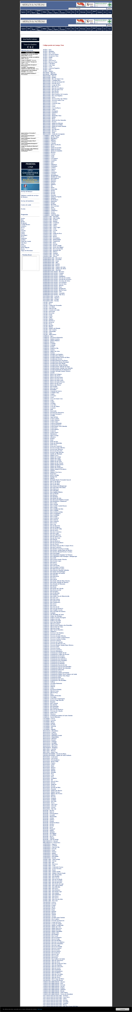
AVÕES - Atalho (47, 57)
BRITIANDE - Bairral (49, 76)
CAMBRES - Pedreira (49, 181)
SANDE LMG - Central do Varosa (53, 867)
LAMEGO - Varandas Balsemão (52, 683)
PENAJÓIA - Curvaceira (50, 758)
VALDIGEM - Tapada (49, 914)
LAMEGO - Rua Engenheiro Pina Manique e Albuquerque (60, 556)
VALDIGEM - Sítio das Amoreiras (53, 960)
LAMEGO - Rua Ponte (49, 587)
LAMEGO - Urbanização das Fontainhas (55, 660)
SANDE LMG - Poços (49, 870)
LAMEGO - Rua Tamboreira (51, 602)
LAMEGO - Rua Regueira (50, 594)
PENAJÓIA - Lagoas (49, 763)
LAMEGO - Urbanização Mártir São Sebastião (57, 668)
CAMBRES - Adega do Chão (51, 135)
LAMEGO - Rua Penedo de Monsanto (54, 584)
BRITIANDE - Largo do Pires (52, 85)
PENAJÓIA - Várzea (49, 807)
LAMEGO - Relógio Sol (50, 477)
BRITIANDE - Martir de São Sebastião (54, 120)
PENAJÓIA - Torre (48, 802)
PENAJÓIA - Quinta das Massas (52, 790)
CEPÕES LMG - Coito (49, 229)
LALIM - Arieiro (48, 302)
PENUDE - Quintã (48, 830)
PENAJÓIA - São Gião (49, 801)
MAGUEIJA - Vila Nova (50, 746)
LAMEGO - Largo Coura (50, 421)
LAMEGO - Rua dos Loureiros (52, 547)
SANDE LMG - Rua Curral (51, 877)
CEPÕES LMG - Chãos (50, 226)
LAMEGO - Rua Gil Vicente (51, 565)
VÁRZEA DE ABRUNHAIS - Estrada (54, 985)
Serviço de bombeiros (27, 201)
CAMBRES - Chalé (48, 157)
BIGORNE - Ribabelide (50, 74)
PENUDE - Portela (48, 825)
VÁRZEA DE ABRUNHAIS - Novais (53, 986)
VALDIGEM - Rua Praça (50, 957)
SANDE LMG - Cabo (49, 865)
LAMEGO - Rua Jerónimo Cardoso (53, 567)
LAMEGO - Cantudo (49, 345)
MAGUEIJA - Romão (49, 740)
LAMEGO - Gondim (49, 415)
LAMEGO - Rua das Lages (51, 533)
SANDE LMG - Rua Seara (50, 896)
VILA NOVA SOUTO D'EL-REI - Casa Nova (56, 997)
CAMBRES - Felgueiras (50, 164)
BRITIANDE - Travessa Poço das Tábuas (55, 98)
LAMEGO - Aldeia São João (51, 351)
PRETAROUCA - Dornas (50, 841)
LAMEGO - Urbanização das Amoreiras (55, 659)
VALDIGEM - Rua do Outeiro (52, 951)
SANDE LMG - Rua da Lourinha (52, 881)
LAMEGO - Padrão (49, 438)
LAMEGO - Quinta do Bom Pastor (53, 464)
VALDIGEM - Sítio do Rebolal (52, 969)
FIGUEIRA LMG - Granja (51, 299)
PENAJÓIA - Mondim (49, 772)
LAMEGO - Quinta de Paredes (52, 695)
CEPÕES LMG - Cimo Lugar (51, 227)
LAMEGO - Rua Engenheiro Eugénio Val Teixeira (57, 555)
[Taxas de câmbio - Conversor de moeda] (30, 48)
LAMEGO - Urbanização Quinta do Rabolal (56, 672)
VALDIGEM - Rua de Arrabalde (52, 946)
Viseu (22, 244)
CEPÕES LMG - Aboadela (51, 216)
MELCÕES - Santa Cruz (50, 752)
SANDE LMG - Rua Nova (50, 888)
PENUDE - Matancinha (50, 816)
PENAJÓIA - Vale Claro (50, 804)
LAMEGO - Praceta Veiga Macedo (53, 452)
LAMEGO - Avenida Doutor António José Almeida (58, 368)
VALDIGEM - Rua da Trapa (51, 939)
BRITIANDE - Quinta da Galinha (53, 124)
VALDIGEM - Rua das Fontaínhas (53, 943)
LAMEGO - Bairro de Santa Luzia (53, 380)
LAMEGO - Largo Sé (49, 431)
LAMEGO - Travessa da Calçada (53, 642)
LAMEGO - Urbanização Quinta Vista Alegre (56, 675)
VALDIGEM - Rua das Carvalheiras (53, 942)
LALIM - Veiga (47, 333)
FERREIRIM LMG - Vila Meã (52, 270)
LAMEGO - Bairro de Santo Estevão (54, 382)
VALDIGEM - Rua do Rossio (51, 952)
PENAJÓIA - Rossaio (49, 796)
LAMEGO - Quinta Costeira (51, 339)
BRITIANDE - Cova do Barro (52, 108)
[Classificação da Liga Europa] (30, 182)
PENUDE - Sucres (48, 836)
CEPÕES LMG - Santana (50, 253)
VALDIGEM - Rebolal (49, 911)
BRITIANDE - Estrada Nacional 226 (54, 82)
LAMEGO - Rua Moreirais (51, 576)
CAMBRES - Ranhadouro (50, 199)
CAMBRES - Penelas (49, 183)
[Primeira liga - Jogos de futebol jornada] (30, 168)
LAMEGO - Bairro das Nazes (51, 375)
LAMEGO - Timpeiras (49, 631)
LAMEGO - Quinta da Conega (52, 457)
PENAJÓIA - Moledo (49, 770)
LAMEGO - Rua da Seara (50, 530)
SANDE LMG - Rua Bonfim (51, 876)
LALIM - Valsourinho (49, 331)
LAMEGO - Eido (48, 409)
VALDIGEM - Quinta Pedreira (52, 930)
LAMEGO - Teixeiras (49, 714)
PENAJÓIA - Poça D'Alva (50, 781)
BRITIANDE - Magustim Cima (52, 115)
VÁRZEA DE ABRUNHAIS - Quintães (54, 989)
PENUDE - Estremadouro (50, 813)
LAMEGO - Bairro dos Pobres (52, 385)
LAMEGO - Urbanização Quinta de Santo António (58, 715)
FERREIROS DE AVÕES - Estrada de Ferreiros (57, 279)
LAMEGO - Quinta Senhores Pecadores (54, 469)
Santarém (24, 238)
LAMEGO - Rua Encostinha (51, 553)
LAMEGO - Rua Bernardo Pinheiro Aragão (56, 499)
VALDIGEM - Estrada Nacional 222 (53, 920)
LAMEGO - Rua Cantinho (50, 510)
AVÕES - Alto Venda (49, 53)
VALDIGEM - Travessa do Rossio (53, 980)
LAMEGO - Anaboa (49, 353)
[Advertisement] (30, 105)
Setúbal (23, 240)
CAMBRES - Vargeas (49, 213)
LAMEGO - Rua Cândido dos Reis (53, 509)
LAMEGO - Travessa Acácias (51, 634)
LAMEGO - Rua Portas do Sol (52, 590)
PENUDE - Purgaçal (49, 829)
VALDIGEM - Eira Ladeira (51, 919)
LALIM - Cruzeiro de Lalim (51, 310)
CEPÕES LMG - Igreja (50, 236)
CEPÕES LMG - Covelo (50, 230)
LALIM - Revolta (48, 325)
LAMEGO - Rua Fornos (50, 564)
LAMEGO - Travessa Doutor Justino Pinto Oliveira (58, 645)
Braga (23, 221)
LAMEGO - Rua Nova (49, 578)
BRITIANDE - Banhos (49, 77)
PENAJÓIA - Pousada (49, 789)
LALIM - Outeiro (48, 319)
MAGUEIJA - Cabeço (49, 732)
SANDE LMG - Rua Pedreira (51, 890)
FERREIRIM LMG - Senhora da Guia (54, 267)
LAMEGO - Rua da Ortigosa (51, 527)
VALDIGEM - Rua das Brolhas (52, 940)
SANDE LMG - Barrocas (50, 864)
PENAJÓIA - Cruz (48, 775)
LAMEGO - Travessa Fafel (51, 646)
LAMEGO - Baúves (49, 342)
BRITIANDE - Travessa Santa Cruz (53, 100)
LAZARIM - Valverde (49, 726)
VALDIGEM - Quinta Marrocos (52, 928)
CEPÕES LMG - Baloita (50, 221)
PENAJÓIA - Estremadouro (51, 760)
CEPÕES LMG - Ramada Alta (52, 250)
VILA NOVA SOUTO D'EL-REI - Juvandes (56, 1001)
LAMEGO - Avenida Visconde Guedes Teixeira (56, 371)
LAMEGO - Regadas (49, 701)
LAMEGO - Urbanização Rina (52, 677)
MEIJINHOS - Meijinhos (50, 747)
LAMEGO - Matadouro (50, 434)
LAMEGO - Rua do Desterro (51, 541)
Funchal (23, 246)
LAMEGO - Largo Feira (50, 428)
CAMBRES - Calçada (49, 143)
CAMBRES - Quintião (49, 198)
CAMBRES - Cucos (48, 161)
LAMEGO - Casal (48, 397)
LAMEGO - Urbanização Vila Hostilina (54, 680)
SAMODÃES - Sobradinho (50, 856)
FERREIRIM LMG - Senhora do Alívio (54, 268)
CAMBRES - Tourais (49, 209)
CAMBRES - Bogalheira (50, 138)
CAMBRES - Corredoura (50, 158)
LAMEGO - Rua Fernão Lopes (52, 561)
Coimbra (23, 226)
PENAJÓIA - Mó (48, 780)
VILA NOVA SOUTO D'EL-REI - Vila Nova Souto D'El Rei (60, 1006)
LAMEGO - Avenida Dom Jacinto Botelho (55, 365)
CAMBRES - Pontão (49, 190)
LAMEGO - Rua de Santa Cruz (52, 536)
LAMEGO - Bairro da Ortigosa (52, 374)
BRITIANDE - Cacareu (50, 102)
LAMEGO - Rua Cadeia (50, 503)
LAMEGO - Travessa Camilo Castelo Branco (56, 637)
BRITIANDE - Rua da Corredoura (53, 88)
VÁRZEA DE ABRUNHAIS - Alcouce (54, 982)
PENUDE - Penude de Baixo (51, 822)
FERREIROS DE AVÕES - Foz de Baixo (55, 282)
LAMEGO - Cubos (48, 688)
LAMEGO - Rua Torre (49, 604)
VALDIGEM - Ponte (49, 910)
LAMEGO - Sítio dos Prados (51, 628)
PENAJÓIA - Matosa (49, 767)
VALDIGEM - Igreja (49, 907)
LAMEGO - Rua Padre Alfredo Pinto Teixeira (56, 581)
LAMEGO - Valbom (49, 682)
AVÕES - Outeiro (48, 71)
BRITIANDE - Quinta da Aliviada (53, 123)
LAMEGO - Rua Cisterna (50, 519)
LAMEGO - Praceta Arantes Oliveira (54, 447)
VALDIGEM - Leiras (49, 908)
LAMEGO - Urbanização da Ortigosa (54, 657)
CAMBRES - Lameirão (50, 172)
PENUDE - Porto (48, 827)
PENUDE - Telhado (48, 838)
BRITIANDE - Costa (49, 106)
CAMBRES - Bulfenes (49, 140)
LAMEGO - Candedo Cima (51, 392)
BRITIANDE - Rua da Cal (50, 86)
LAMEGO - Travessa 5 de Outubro (53, 633)
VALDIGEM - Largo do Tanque (52, 923)
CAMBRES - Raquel (49, 203)
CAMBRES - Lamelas (49, 173)
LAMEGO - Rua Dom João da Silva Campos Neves (58, 545)
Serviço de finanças (26, 191)
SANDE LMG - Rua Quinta (51, 893)
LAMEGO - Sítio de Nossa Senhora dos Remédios (57, 625)
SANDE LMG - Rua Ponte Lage (52, 891)
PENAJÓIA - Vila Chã (49, 809)
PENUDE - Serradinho (49, 835)
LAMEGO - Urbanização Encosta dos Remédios (57, 666)
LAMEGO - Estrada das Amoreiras (53, 412)
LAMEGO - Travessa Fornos (51, 648)
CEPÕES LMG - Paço (49, 242)
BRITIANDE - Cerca (49, 105)
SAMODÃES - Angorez (50, 844)
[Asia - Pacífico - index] (30, 40)
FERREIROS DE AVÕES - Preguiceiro (54, 288)
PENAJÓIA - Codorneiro (50, 757)
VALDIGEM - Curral (49, 902)
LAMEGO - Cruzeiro (49, 408)
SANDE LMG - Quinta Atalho (52, 871)
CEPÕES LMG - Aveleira (50, 219)
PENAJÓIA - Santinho (49, 799)
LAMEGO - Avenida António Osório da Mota (56, 357)
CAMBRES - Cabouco (49, 141)
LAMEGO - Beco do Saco (50, 388)
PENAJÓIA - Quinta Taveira (51, 792)
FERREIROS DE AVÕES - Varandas (54, 293)
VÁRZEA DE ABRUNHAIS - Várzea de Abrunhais (58, 994)
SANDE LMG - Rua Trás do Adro (53, 899)
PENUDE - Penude (48, 821)
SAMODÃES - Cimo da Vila (51, 847)
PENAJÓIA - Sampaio (49, 798)
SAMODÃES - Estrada (49, 848)
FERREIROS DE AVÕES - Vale (52, 291)
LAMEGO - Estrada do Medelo (52, 689)
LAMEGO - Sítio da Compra (51, 623)
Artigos (109, 12)
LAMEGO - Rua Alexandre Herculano (54, 487)
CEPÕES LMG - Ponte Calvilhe (52, 245)
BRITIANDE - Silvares (49, 131)
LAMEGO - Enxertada (49, 411)
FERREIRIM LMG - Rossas (51, 265)
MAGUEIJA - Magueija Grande (52, 735)
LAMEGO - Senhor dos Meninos (52, 616)
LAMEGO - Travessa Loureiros (52, 649)
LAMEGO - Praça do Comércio (52, 446)
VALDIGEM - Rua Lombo (51, 956)
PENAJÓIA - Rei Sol (49, 783)
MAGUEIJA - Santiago (50, 741)
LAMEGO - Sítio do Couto (51, 691)
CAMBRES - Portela (49, 192)
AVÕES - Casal (47, 66)
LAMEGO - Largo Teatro (50, 432)
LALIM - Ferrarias (48, 313)
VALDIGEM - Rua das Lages (51, 945)
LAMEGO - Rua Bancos (50, 495)
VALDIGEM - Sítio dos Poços (51, 977)
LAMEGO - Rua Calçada (50, 504)
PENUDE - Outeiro (48, 819)
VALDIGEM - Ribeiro (49, 913)
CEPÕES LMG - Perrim (50, 244)
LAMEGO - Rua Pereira (50, 585)
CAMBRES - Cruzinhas (50, 160)
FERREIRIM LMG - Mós (50, 262)
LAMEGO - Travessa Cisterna (52, 640)
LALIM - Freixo (48, 316)
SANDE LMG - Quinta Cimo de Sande (54, 873)
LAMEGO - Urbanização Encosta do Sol (55, 665)
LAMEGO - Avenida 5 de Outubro (53, 354)
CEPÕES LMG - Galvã (50, 235)
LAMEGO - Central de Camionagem (54, 698)
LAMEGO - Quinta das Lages (52, 458)
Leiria (23, 232)
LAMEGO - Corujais (49, 403)
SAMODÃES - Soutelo (49, 858)
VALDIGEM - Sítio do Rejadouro (53, 971)
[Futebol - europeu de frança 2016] (30, 190)
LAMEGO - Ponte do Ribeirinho (52, 443)
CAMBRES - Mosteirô (49, 180)
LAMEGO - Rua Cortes (50, 522)
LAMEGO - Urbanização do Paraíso (53, 662)
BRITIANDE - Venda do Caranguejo (54, 134)
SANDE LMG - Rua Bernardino (52, 874)
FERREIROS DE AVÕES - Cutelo (53, 274)
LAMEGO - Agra (48, 336)
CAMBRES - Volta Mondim (51, 215)
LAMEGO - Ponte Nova (50, 444)
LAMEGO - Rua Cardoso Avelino (53, 512)
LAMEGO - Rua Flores (50, 562)
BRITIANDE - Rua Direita (51, 91)
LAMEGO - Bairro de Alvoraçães (53, 377)
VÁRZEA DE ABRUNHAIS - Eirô (53, 983)
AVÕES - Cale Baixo (49, 63)
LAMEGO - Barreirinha (50, 386)
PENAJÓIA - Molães (49, 769)
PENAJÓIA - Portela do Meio (51, 787)
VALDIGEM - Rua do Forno (51, 949)
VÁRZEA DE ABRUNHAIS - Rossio (53, 991)
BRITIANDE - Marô (49, 118)
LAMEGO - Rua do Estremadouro (53, 542)
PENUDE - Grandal (49, 815)
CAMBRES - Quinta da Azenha (52, 147)
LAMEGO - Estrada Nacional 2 (52, 414)
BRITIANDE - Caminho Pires (52, 80)
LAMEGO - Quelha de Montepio (52, 454)
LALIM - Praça (47, 323)
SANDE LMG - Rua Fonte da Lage (53, 884)
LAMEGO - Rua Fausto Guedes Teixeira (55, 559)
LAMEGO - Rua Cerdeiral (51, 518)
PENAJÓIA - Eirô (48, 776)
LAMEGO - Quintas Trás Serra (52, 472)
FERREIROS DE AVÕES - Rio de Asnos (55, 290)
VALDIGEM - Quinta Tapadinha (52, 931)
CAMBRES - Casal (48, 155)
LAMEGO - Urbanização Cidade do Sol (54, 653)
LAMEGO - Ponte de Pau (50, 441)
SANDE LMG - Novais (49, 861)
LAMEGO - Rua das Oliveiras (52, 535)
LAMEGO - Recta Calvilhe (51, 475)
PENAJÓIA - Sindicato (49, 784)
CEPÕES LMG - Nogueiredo (51, 241)
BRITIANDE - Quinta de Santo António (54, 126)
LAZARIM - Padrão (49, 723)
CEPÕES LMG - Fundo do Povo (52, 233)
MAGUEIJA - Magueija (50, 734)
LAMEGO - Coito (48, 400)
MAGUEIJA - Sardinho (50, 743)
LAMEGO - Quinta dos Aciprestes (53, 467)
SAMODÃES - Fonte (49, 850)
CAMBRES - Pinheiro (49, 184)
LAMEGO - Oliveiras (49, 437)
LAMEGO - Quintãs (49, 470)
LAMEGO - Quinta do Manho (52, 466)
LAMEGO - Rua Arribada (50, 493)
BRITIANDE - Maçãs (49, 114)
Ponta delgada (25, 247)
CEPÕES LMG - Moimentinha (52, 239)
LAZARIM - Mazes (48, 721)
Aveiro (23, 218)
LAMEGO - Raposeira (49, 473)
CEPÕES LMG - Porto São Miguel (53, 247)
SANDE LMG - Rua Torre (50, 897)
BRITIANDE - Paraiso (49, 121)
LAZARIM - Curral (49, 718)
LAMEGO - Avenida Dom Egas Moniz (54, 363)
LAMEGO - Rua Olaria (50, 579)
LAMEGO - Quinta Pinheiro (51, 340)
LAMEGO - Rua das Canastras (52, 532)
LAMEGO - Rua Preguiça (50, 591)
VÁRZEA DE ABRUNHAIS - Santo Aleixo (55, 992)
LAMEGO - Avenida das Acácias (52, 359)
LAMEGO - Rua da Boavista (51, 525)
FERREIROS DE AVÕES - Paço (52, 287)
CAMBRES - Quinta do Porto (51, 149)
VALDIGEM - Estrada (49, 904)
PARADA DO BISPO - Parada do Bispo (54, 754)
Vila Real (23, 243)
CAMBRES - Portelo (49, 193)
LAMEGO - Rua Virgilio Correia (52, 610)
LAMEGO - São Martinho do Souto (53, 614)
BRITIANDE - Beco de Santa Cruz (53, 79)
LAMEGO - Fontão (48, 346)
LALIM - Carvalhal (49, 307)
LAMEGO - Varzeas (49, 685)
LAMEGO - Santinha (49, 613)
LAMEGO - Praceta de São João (52, 450)
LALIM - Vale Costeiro (50, 330)
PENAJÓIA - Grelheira (50, 778)
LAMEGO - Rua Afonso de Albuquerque (55, 486)
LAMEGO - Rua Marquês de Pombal (54, 573)
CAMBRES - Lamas (49, 170)
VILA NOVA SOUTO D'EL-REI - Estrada (55, 1000)
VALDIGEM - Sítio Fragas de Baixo (53, 979)
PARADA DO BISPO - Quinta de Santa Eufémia (57, 755)
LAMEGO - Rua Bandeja (50, 496)
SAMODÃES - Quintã (49, 853)
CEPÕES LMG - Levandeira (51, 238)
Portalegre (24, 235)
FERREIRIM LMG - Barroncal (52, 258)
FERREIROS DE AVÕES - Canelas (53, 273)
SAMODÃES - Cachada (50, 845)
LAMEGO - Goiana (49, 349)
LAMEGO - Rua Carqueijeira (52, 513)
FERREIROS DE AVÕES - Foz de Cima (54, 284)
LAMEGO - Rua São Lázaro (51, 599)
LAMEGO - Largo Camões (51, 418)
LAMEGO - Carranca (49, 395)
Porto (22, 236)
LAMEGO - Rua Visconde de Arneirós (54, 611)
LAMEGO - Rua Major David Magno (54, 571)
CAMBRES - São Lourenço (51, 206)
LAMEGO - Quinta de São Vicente (53, 463)
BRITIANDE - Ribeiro (49, 128)
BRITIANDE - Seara (49, 97)
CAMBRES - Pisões (48, 187)
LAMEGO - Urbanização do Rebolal (53, 663)
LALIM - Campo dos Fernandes (52, 305)
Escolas (23, 209)
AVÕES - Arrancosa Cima (50, 56)
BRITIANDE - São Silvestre (51, 129)
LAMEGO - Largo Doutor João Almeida (55, 426)
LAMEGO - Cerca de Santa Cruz (53, 398)
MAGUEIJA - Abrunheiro (50, 731)
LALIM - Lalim (47, 317)
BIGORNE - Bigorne (49, 72)
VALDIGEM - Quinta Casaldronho (53, 925)
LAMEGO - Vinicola (49, 686)
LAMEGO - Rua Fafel (49, 558)
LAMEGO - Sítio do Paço (50, 692)
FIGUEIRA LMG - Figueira (51, 297)
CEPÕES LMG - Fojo (49, 232)
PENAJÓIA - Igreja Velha (50, 761)
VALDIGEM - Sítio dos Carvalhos (53, 974)
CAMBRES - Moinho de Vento (52, 177)
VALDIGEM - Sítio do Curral (51, 968)
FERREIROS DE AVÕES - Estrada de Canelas (56, 278)
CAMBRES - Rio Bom (49, 204)
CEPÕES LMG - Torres (50, 256)
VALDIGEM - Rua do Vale (51, 954)
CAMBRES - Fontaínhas (50, 166)
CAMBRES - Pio (48, 186)
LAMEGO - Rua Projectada (51, 593)
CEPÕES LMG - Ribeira (50, 252)
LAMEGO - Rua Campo (50, 507)
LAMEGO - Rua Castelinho (51, 515)
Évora (23, 227)
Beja (22, 220)
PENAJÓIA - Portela (49, 786)
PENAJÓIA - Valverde (49, 806)
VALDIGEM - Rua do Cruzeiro (52, 948)
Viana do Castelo (26, 241)
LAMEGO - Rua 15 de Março (52, 481)
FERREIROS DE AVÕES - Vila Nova (54, 294)
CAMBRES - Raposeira (50, 201)
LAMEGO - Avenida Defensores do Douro (55, 360)
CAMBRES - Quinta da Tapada (52, 196)
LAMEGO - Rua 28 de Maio (51, 484)
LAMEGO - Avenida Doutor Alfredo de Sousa (56, 366)
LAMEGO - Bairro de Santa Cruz (53, 379)
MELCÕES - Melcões (49, 750)
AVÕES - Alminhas (48, 51)
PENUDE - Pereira (48, 824)
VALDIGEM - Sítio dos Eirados (52, 975)
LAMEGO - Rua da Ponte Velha (52, 529)
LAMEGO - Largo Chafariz (51, 420)
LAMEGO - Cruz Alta (49, 405)
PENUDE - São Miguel (49, 833)
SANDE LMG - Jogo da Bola (51, 859)
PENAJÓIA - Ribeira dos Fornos (52, 793)
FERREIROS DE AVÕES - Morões (53, 285)
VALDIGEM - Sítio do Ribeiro (52, 972)
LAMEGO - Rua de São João (51, 538)
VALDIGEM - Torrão (49, 916)
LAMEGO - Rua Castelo (50, 516)
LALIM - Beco (47, 304)
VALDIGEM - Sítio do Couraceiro (53, 966)
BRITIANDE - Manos (49, 117)
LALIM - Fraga (47, 314)
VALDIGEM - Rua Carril (50, 936)
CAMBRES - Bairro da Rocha (52, 144)
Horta (23, 249)
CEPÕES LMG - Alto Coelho (51, 218)
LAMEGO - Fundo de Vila (50, 348)
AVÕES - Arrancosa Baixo (51, 54)
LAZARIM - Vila (48, 728)
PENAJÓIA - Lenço (49, 764)
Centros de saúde (26, 205)
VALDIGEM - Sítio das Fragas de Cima (54, 963)
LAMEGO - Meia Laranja (50, 435)
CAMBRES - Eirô (48, 163)
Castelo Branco (25, 224)
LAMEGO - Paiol (48, 440)
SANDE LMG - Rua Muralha (51, 887)
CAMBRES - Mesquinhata (50, 175)
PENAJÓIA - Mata (48, 766)
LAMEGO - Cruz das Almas (51, 406)
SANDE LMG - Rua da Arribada (52, 879)
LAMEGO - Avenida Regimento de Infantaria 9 (57, 369)
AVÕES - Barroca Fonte (50, 62)
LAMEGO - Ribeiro (49, 478)
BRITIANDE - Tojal (49, 132)
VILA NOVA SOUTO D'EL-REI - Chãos (55, 998)
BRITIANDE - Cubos (49, 109)
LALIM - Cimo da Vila (49, 308)
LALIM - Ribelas (48, 327)
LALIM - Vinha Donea (49, 334)
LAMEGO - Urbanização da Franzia (54, 656)
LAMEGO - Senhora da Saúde (52, 620)
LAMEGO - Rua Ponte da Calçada (53, 588)
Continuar (122, 1009)
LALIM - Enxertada (49, 311)
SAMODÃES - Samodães (50, 855)
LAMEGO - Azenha (49, 372)
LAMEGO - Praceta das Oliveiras (53, 449)
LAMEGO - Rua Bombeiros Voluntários (55, 501)
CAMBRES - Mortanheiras (51, 178)
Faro (22, 229)
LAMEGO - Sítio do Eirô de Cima (53, 626)
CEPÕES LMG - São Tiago (51, 255)
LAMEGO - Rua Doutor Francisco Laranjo (56, 548)
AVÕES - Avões (47, 59)
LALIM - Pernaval (48, 322)
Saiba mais (39, 1009)
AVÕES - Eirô (47, 69)
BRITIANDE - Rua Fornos (51, 92)
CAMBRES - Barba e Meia (51, 137)
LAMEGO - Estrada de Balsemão (53, 337)
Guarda (23, 230)
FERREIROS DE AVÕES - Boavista (53, 271)
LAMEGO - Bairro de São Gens (52, 383)
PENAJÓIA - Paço (48, 773)
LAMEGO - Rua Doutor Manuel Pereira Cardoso (57, 551)
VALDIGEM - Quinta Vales (51, 933)
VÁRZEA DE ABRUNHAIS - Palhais (54, 988)
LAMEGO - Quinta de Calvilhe (52, 460)
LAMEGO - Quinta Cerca (50, 455)
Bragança (24, 223)
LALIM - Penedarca (49, 320)
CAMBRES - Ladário (49, 167)
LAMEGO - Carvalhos (49, 697)
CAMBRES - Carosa (49, 154)
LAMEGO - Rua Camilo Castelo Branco (55, 506)
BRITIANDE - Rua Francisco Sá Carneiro (55, 94)
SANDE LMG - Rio (48, 862)
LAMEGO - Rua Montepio (51, 706)
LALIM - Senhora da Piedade (51, 328)
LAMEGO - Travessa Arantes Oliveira (54, 636)
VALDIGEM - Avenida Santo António (54, 917)
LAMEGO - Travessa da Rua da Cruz (54, 643)
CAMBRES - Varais (49, 212)
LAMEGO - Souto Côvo (50, 712)
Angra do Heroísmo (27, 250)
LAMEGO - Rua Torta (49, 605)
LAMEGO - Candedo (49, 343)
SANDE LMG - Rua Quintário (52, 894)
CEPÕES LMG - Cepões (50, 224)
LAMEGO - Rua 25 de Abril (51, 483)
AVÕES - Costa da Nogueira (51, 68)
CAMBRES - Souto (48, 207)
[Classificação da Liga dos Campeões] (30, 175)
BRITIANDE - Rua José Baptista (52, 95)
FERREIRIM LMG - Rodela (51, 264)
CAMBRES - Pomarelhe (50, 189)
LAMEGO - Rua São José (50, 597)
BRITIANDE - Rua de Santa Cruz (53, 89)
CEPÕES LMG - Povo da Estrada (53, 248)
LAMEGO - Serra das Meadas (52, 622)
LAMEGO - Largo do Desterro (52, 424)
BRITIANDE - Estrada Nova (51, 83)
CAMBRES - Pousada (49, 195)
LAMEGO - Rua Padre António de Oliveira (55, 582)
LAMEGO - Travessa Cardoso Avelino (54, 639)
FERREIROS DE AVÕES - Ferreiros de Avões (56, 281)
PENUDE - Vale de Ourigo (51, 839)
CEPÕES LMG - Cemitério (51, 222)
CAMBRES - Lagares (49, 169)
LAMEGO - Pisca (48, 694)
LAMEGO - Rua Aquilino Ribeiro (53, 492)
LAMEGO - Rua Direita (50, 539)
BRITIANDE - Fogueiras (50, 112)
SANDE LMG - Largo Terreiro (52, 868)
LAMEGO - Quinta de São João (52, 461)
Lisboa (23, 233)
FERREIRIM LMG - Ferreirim (52, 259)
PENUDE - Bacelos (48, 810)
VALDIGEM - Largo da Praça (52, 922)
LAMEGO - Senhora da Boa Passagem (54, 617)
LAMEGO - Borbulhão (49, 389)
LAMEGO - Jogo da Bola (50, 417)
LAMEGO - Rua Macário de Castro (53, 568)
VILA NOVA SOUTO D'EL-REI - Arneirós (55, 995)
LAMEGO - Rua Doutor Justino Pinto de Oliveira (57, 550)
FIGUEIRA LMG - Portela (51, 301)
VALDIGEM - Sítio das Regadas (52, 965)
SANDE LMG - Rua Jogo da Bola (53, 885)
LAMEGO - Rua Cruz (49, 524)
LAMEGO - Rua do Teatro (51, 544)
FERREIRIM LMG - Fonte (51, 261)
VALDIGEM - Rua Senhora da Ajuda (54, 959)
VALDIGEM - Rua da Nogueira (52, 937)
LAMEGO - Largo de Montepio (52, 423)
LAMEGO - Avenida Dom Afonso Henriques (56, 362)
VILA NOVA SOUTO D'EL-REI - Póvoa (55, 1005)
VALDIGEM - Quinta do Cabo (52, 926)
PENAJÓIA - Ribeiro (49, 795)
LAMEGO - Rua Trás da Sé (51, 607)
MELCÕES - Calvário (49, 749)
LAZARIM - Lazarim (49, 720)
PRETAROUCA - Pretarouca (51, 842)
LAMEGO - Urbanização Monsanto (53, 669)
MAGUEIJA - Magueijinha (51, 737)
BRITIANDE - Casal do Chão (51, 103)
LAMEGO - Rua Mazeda (50, 574)
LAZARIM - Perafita (49, 724)
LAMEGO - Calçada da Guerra (52, 391)
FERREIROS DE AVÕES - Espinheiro (54, 276)
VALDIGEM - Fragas (49, 905)
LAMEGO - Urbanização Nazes (52, 671)
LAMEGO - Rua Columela (51, 521)
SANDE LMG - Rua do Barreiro (52, 882)
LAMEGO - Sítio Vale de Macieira (53, 630)
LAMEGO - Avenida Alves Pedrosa (53, 356)
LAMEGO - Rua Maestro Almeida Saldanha (56, 570)
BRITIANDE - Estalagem (50, 111)
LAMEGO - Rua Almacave (51, 489)
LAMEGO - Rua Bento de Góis (52, 498)
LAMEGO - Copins (48, 402)
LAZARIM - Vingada (49, 729)
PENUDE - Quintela (49, 832)
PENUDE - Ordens (48, 818)
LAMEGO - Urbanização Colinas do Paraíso (56, 654)
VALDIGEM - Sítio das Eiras (51, 962)
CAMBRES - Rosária (49, 152)
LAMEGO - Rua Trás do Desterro (53, 608)
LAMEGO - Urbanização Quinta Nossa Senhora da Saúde (60, 674)
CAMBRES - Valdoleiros (50, 210)
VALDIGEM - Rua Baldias (51, 934)
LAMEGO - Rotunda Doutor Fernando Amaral (57, 480)
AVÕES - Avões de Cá (49, 60)
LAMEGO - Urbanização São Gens (53, 679)
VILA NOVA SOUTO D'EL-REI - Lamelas (55, 1003)
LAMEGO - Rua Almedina (51, 490)
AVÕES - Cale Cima (49, 65)
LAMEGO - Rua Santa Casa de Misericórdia (56, 596)
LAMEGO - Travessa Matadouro (53, 651)
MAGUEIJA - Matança (50, 738)
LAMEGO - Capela (48, 394)
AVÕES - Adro (47, 50)
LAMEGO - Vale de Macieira (51, 717)
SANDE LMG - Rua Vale (50, 900)
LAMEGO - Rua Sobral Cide (51, 600)
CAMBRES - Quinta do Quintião (52, 151)
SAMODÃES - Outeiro (49, 851)
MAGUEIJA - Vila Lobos (50, 744)
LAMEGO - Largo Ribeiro (51, 429)
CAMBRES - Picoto (49, 146)
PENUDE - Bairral (48, 812)
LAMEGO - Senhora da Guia (51, 619)
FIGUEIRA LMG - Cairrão (51, 296)
